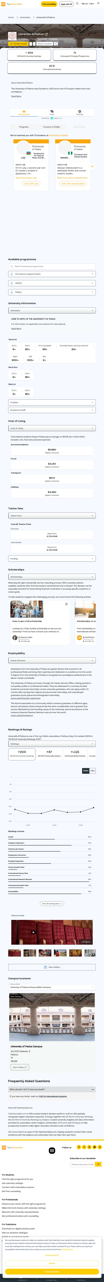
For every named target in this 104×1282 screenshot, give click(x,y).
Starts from (52, 533)
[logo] (11, 3)
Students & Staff (18, 410)
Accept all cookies (52, 1272)
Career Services (18, 660)
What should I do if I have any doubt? (27, 1089)
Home (11, 17)
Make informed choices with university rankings (24, 1208)
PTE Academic (45, 346)
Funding (14, 558)
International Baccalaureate (74, 346)
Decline (52, 1263)
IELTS (14, 346)
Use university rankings (12, 1183)
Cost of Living (17, 428)
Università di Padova (31, 34)
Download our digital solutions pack (18, 1228)
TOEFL (27, 346)
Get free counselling (11, 1191)
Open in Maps (18, 1067)
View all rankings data (50, 903)
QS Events (62, 1123)
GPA (44, 357)
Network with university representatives (20, 1212)
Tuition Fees (16, 515)
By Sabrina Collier (25, 637)
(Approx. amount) (52, 453)
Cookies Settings (52, 1255)
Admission (15, 310)
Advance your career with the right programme (24, 1204)
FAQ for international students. (53, 1096)
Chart (85, 770)
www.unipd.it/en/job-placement (25, 698)
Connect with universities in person (18, 1187)
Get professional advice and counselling (20, 1216)
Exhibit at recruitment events (15, 1237)
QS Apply (76, 1123)
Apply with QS (66, 4)
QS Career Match (16, 1132)
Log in (91, 3)
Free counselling (49, 4)
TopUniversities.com (17, 1113)
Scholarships (16, 577)
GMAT (15, 357)
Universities (25, 17)
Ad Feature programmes (27, 274)
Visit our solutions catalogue (15, 1232)
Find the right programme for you (17, 1179)
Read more (16, 96)
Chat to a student (45, 44)
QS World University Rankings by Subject (30, 1120)
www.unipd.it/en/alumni (22, 715)
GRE (30, 357)
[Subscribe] (98, 1164)
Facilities (14, 402)
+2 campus (52, 39)
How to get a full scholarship (27, 621)
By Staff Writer (89, 637)
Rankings (15, 744)
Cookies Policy (67, 1249)
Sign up (85, 3)
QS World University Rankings (79, 1116)
